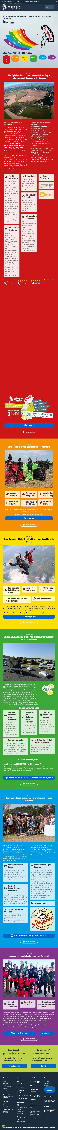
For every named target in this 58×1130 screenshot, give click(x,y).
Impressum (33, 1103)
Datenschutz (33, 1105)
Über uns (5, 1083)
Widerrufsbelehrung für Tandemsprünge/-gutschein (35, 1110)
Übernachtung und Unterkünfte (8, 1097)
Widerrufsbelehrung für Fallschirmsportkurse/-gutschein (35, 1116)
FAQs (4, 1092)
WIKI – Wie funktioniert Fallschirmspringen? (8, 1108)
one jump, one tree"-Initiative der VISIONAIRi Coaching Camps (41, 747)
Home (4, 1081)
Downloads (6, 1105)
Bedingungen (6, 1094)
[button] (6, 59)
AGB (31, 1107)
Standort (5, 1090)
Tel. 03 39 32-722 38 (7, 1)
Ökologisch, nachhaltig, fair (7, 1111)
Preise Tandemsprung (7, 1086)
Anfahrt (5, 1088)
